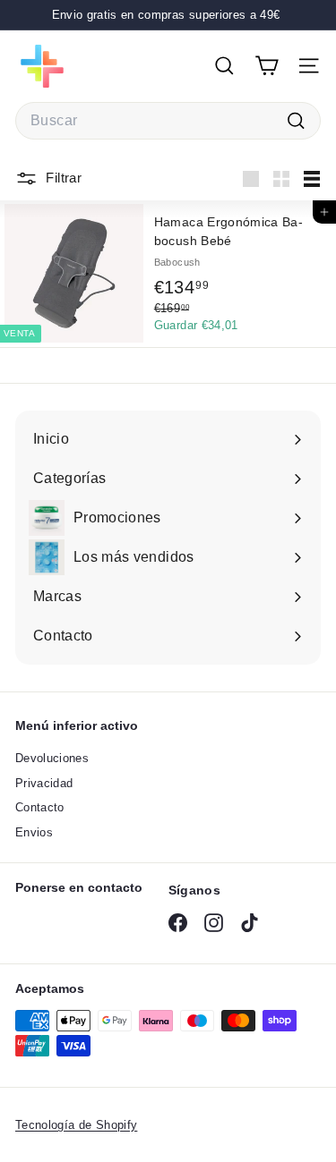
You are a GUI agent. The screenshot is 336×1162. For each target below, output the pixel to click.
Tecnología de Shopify (76, 1125)
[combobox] (168, 121)
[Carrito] (267, 65)
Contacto (40, 807)
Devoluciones (52, 758)
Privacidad (44, 783)
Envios (34, 832)
